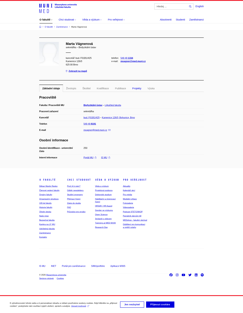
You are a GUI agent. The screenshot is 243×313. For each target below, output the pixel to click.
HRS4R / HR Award (103, 206)
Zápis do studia (74, 203)
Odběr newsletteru (75, 190)
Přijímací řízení (73, 199)
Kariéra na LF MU (47, 224)
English (199, 6)
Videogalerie (128, 207)
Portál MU (89, 157)
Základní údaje (51, 88)
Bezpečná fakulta (47, 220)
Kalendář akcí (129, 190)
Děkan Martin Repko (48, 186)
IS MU (104, 157)
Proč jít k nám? (73, 186)
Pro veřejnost (135, 179)
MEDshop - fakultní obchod (135, 220)
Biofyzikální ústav (93, 105)
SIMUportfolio (98, 266)
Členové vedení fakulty (49, 190)
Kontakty (43, 237)
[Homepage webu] (58, 8)
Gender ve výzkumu (104, 210)
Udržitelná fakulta (47, 229)
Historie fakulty (45, 207)
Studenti (180, 19)
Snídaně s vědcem (103, 219)
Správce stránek (46, 278)
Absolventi (166, 19)
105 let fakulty (45, 203)
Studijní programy (75, 194)
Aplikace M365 (117, 266)
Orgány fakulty (45, 194)
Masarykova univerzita (56, 275)
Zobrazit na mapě (78, 71)
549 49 (127, 58)
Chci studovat (79, 179)
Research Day (101, 227)
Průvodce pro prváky (76, 212)
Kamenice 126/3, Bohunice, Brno (118, 117)
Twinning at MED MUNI (105, 223)
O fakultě (47, 179)
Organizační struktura (48, 199)
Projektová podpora (103, 190)
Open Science (101, 214)
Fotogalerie (128, 203)
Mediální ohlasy (130, 199)
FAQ (69, 207)
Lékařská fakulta (113, 105)
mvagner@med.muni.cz (133, 61)
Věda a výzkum (107, 179)
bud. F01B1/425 (92, 117)
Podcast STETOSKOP (133, 212)
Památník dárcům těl (132, 216)
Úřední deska (45, 212)
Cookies (60, 278)
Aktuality (126, 186)
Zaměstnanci (196, 19)
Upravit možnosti (78, 306)
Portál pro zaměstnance (74, 266)
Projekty (136, 88)
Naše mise (44, 216)
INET (53, 266)
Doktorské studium (103, 194)
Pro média (127, 194)
